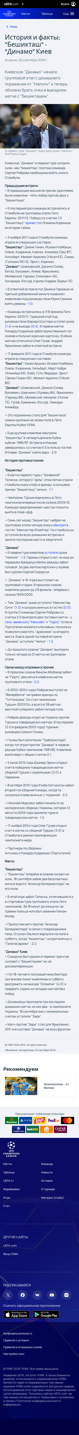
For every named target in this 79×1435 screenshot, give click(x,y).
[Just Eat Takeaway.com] (46, 1129)
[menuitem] (28, 14)
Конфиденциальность (17, 1333)
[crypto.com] (18, 1129)
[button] (68, 14)
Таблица (9, 1172)
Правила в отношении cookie (22, 1347)
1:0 (30, 303)
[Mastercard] (67, 1120)
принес (30, 223)
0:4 (34, 326)
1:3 (18, 607)
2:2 (36, 682)
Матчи (7, 1164)
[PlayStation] (25, 1120)
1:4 (8, 326)
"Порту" (53, 622)
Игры (6, 1197)
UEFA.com (10, 1245)
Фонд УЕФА (10, 1254)
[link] (26, 14)
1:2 (51, 641)
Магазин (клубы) (52, 1197)
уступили (52, 552)
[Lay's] (39, 1120)
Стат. (7, 1206)
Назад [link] (13, 26)
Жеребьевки (11, 1189)
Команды (47, 1164)
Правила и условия (16, 1340)
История (47, 1181)
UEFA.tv (8, 1181)
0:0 (66, 607)
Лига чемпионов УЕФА (9, 13)
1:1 (50, 489)
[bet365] (32, 1129)
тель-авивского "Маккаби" (25, 622)
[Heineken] (11, 1120)
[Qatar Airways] (60, 1129)
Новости (47, 1172)
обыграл (59, 525)
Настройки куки (13, 1354)
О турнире (48, 1189)
